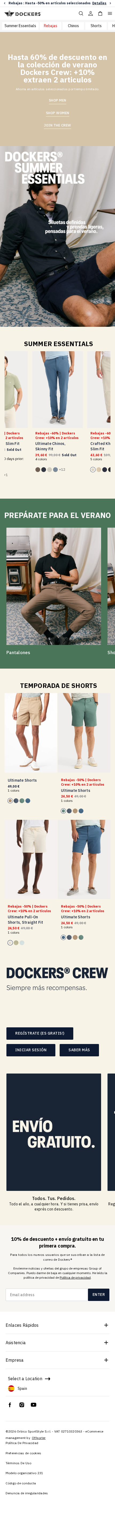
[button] (5, 3)
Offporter (38, 1438)
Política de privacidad (75, 1277)
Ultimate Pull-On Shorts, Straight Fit (25, 920)
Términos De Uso (19, 1463)
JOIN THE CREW (57, 125)
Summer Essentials (20, 25)
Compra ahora (96, 3)
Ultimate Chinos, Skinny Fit (50, 446)
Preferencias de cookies (23, 1453)
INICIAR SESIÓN (31, 1049)
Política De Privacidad (22, 1443)
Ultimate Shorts (22, 780)
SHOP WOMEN (57, 113)
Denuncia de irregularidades (27, 1493)
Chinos (73, 25)
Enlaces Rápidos (22, 1325)
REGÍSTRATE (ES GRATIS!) (39, 1033)
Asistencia (16, 1342)
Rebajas (50, 25)
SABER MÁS (79, 1049)
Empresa (15, 1360)
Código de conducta (21, 1483)
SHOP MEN (57, 100)
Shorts (96, 25)
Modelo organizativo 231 (24, 1473)
